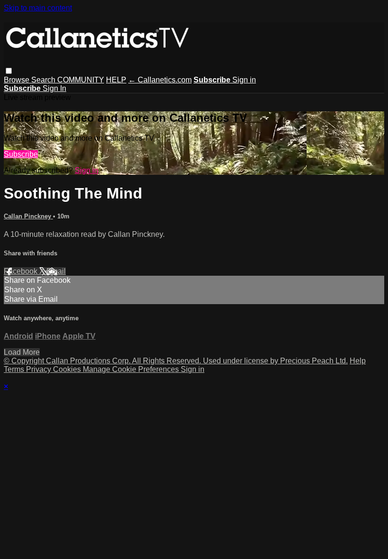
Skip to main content (38, 8)
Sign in (244, 80)
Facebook (21, 271)
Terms (15, 369)
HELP (116, 80)
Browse (17, 80)
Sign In (54, 88)
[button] (9, 71)
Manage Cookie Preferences (132, 369)
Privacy (39, 369)
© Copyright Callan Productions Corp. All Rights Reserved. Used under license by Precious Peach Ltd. (176, 361)
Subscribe (21, 154)
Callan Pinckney (28, 216)
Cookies (68, 369)
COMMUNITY (80, 80)
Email (56, 271)
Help (358, 361)
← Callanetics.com (160, 80)
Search (44, 80)
